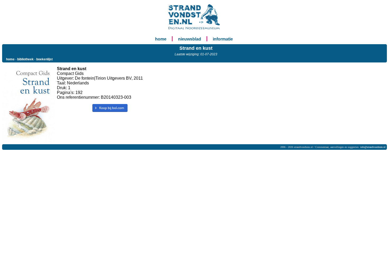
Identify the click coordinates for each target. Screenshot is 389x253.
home (160, 39)
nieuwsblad (189, 39)
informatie (223, 39)
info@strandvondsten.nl (373, 147)
